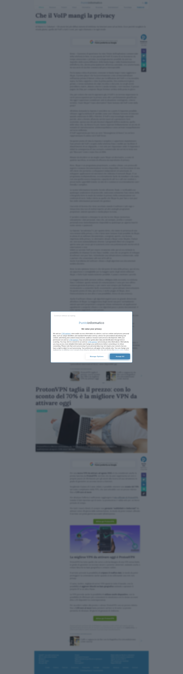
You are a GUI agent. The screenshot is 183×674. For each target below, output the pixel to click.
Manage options (97, 356)
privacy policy (119, 350)
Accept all (120, 356)
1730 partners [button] (66, 333)
